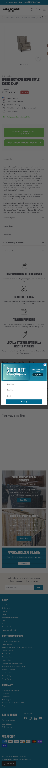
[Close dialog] (45, 364)
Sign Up (24, 402)
